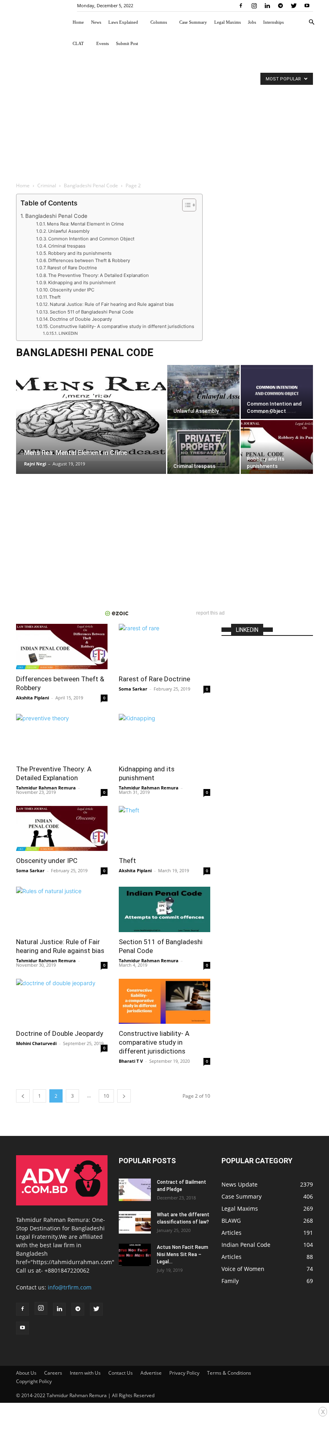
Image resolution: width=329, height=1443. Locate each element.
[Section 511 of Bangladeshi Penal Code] (164, 909)
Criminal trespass (66, 246)
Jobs (252, 22)
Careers (53, 1372)
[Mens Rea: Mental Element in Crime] (91, 413)
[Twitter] (294, 5)
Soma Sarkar (133, 689)
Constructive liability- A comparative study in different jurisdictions (122, 326)
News (96, 22)
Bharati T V (131, 1061)
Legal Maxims (227, 22)
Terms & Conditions (229, 1372)
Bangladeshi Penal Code (91, 185)
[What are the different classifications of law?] (135, 1222)
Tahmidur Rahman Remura (46, 788)
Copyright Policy (34, 1381)
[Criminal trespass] (203, 447)
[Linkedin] (267, 5)
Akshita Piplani (32, 698)
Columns (158, 22)
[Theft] (164, 828)
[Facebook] (241, 5)
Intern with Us (85, 1372)
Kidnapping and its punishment (82, 282)
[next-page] (124, 1096)
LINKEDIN (68, 333)
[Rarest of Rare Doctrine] (164, 646)
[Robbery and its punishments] (277, 447)
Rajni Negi (35, 464)
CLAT (78, 43)
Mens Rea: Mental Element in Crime (85, 224)
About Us (26, 1372)
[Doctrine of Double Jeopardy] (62, 1001)
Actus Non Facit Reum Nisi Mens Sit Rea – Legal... (182, 1254)
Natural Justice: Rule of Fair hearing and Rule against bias (112, 304)
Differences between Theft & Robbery (89, 260)
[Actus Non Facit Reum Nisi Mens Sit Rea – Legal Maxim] (135, 1255)
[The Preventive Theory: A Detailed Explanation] (62, 736)
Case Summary (193, 22)
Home (78, 22)
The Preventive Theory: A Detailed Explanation (98, 275)
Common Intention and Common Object (91, 239)
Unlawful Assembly (68, 231)
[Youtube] (307, 5)
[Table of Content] (189, 205)
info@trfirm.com (69, 1287)
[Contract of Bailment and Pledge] (135, 1190)
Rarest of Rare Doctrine (72, 268)
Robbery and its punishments (80, 253)
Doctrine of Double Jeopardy (81, 319)
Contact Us (120, 1372)
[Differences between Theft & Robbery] (62, 646)
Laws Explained (123, 22)
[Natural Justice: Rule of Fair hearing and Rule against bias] (62, 909)
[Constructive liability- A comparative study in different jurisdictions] (164, 1001)
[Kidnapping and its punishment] (164, 736)
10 (106, 1095)
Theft (55, 297)
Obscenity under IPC (72, 290)
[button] (311, 22)
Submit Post (127, 43)
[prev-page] (23, 1096)
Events (102, 43)
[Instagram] (254, 5)
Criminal (46, 185)
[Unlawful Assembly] (203, 392)
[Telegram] (280, 5)
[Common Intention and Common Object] (277, 392)
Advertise (151, 1372)
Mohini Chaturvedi (36, 1043)
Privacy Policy (184, 1372)
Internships (273, 22)
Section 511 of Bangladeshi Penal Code (92, 312)
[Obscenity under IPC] (62, 828)
